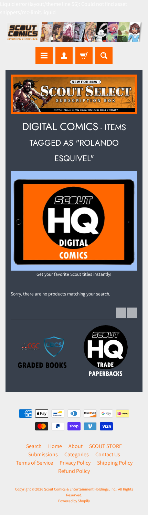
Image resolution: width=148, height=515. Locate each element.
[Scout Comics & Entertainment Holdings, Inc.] (74, 32)
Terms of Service (34, 462)
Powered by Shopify (74, 500)
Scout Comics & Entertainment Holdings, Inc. (80, 489)
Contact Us (107, 454)
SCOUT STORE (105, 446)
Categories (76, 454)
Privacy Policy (75, 462)
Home (55, 446)
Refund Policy (74, 471)
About (75, 446)
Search (34, 446)
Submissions (43, 454)
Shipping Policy (115, 462)
